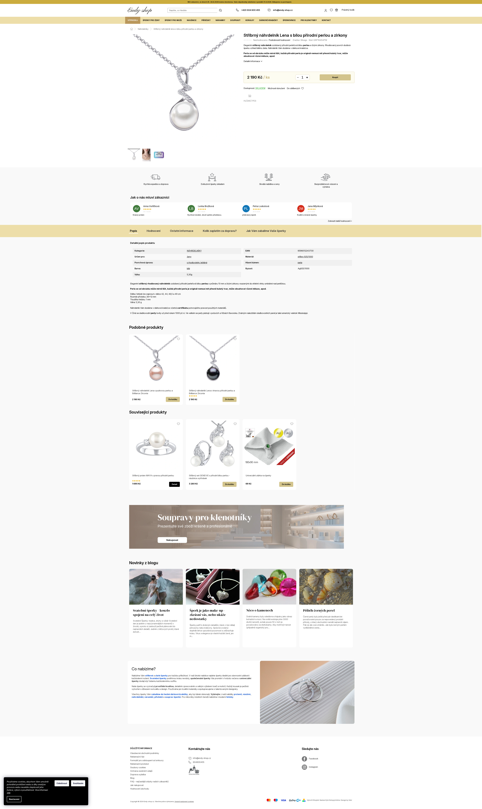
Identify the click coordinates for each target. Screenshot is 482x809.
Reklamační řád (137, 756)
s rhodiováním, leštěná (197, 262)
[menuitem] (132, 20)
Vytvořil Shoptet (313, 800)
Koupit (335, 77)
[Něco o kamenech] (269, 586)
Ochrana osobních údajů (141, 771)
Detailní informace (252, 61)
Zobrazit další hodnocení (339, 221)
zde (8, 792)
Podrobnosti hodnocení (279, 40)
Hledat (220, 10)
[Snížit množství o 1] (297, 77)
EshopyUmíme (334, 800)
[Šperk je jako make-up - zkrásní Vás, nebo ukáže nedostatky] (213, 586)
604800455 (198, 762)
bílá (188, 268)
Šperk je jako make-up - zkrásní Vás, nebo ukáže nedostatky (208, 614)
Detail (174, 484)
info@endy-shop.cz (202, 758)
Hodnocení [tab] (153, 230)
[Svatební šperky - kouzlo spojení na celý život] (156, 586)
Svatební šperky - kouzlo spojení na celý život (151, 612)
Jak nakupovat (137, 785)
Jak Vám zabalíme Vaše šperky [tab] (266, 230)
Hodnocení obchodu (139, 788)
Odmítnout (61, 783)
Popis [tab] (133, 230)
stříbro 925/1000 (305, 256)
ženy (189, 256)
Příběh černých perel (319, 610)
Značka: (300, 40)
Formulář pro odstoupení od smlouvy (147, 760)
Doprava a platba (138, 774)
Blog (132, 778)
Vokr (350, 800)
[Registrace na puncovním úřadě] (194, 770)
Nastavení (14, 799)
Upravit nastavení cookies (184, 801)
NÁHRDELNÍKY (194, 250)
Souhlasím (78, 783)
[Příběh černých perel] (326, 586)
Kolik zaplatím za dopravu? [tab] (220, 230)
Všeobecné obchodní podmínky (144, 753)
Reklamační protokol (139, 764)
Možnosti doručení (276, 88)
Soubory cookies (138, 767)
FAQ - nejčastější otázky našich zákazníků (149, 781)
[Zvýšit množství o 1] (307, 77)
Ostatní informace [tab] (181, 230)
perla (300, 262)
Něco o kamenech (259, 610)
